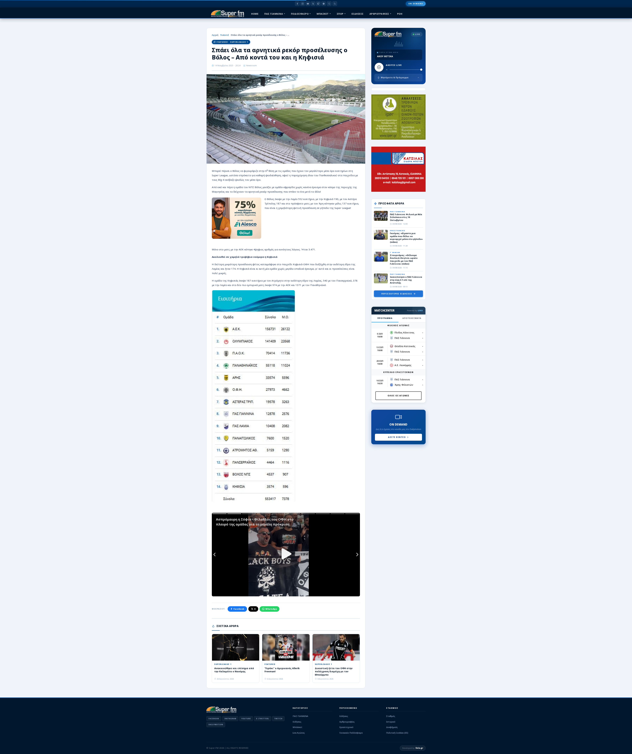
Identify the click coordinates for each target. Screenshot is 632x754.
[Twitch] (318, 3)
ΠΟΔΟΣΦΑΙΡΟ (300, 13)
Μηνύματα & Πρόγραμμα (394, 77)
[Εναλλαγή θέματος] (334, 3)
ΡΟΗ (399, 13)
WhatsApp (271, 609)
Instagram (230, 718)
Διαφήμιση (391, 727)
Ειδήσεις (297, 721)
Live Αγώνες (299, 732)
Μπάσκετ (297, 727)
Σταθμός (390, 716)
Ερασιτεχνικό (346, 727)
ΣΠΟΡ (340, 13)
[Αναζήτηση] (329, 3)
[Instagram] (302, 3)
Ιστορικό (390, 721)
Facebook (239, 609)
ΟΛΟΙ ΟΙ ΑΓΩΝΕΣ (398, 395)
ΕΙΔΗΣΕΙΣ (358, 13)
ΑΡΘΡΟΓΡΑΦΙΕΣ (379, 13)
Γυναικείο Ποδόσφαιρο (351, 732)
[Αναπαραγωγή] (379, 67)
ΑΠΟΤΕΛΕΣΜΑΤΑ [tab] (411, 318)
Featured (224, 35)
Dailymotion (216, 724)
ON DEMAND (415, 3)
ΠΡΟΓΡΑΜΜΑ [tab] (385, 318)
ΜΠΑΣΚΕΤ (323, 13)
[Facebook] (297, 3)
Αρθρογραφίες (347, 721)
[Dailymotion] (323, 3)
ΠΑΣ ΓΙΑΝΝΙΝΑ (273, 13)
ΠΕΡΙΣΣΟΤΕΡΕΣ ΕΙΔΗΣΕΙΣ (396, 293)
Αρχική (215, 35)
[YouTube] (307, 3)
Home (254, 13)
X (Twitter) (262, 718)
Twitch (278, 718)
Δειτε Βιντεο (397, 437)
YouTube (246, 718)
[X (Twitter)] (313, 3)
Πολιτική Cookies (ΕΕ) (397, 732)
